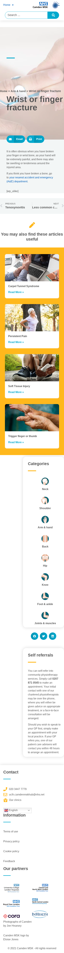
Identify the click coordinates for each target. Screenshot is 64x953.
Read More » (16, 292)
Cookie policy (11, 851)
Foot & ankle (45, 604)
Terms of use (10, 831)
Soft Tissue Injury (19, 386)
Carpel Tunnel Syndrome (23, 286)
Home (6, 4)
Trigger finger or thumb (22, 436)
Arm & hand (18, 91)
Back (45, 546)
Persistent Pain (17, 336)
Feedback (9, 861)
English (13, 810)
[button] (16, 139)
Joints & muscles (45, 623)
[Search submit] (53, 15)
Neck (45, 489)
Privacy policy (11, 841)
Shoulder (45, 508)
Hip (45, 565)
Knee (45, 584)
